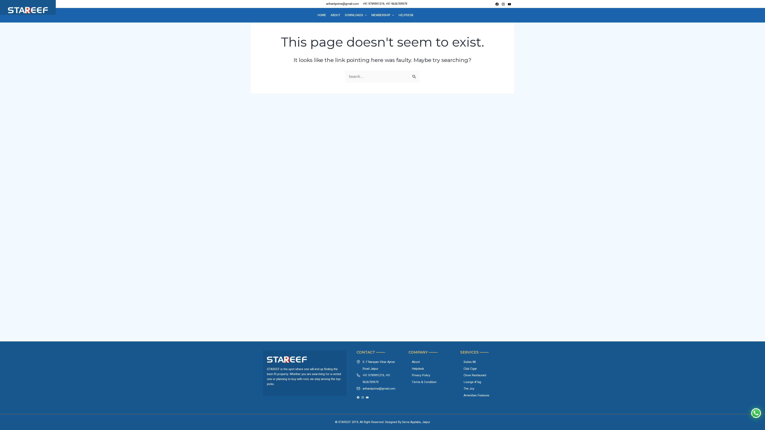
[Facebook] (497, 4)
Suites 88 (470, 362)
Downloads (354, 15)
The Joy (469, 388)
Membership (380, 15)
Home (322, 15)
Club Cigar (470, 368)
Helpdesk (406, 15)
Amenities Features (476, 395)
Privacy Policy (421, 375)
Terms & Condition (424, 382)
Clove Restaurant (475, 375)
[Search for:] (382, 76)
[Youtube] (509, 4)
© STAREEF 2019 (346, 422)
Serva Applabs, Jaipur (416, 422)
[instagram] (503, 4)
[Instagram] (362, 397)
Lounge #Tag (472, 382)
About (335, 15)
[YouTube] (367, 397)
